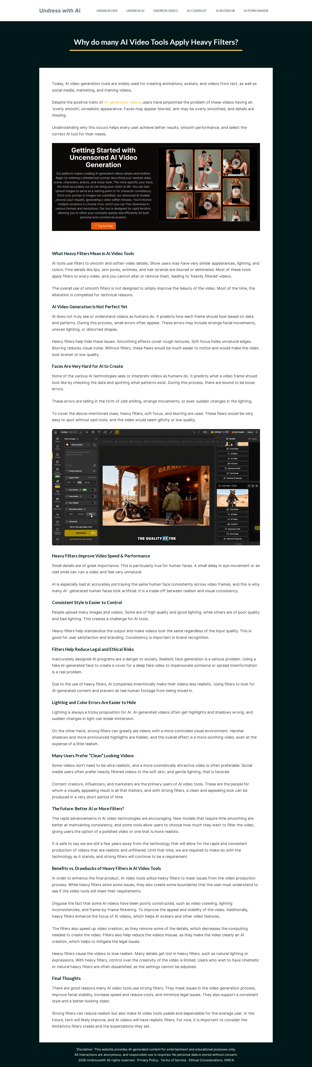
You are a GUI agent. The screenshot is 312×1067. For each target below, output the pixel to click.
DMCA (229, 1060)
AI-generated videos (122, 102)
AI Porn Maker (256, 11)
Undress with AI (59, 10)
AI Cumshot (197, 11)
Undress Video (165, 11)
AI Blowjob (225, 11)
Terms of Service (173, 1060)
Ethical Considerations (206, 1060)
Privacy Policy (147, 1060)
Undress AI (135, 11)
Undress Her (106, 11)
